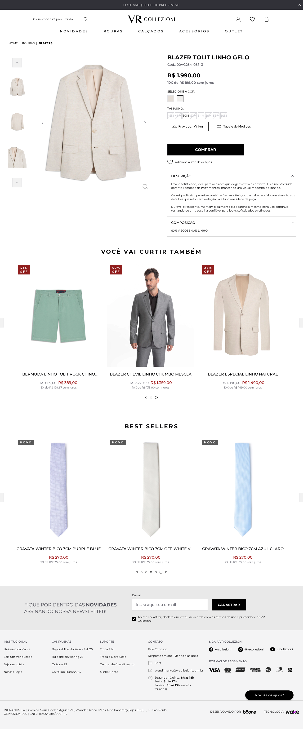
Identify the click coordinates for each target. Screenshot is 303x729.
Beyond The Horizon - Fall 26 (72, 649)
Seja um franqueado (18, 656)
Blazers (46, 43)
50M (186, 115)
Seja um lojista (14, 664)
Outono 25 (59, 664)
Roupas (113, 31)
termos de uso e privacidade (236, 617)
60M (224, 115)
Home (13, 43)
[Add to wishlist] (170, 162)
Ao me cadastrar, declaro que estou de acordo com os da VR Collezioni (201, 619)
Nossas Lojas (13, 672)
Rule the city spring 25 (67, 656)
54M (201, 115)
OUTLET (234, 31)
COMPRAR (205, 149)
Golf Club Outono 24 (66, 672)
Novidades (74, 31)
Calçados (151, 31)
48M (178, 115)
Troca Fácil (107, 649)
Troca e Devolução (113, 656)
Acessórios (194, 31)
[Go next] (145, 123)
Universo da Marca (17, 649)
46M (171, 115)
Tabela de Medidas (237, 126)
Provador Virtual (191, 126)
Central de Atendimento (117, 664)
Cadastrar (229, 605)
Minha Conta (109, 672)
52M (193, 115)
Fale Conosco (157, 649)
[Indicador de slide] (146, 397)
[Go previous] (42, 123)
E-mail (136, 595)
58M (216, 115)
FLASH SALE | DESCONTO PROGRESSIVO (151, 5)
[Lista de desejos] (252, 19)
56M (208, 115)
